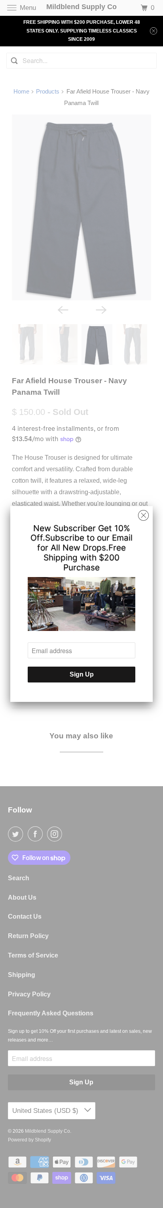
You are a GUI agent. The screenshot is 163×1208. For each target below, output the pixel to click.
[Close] (143, 515)
